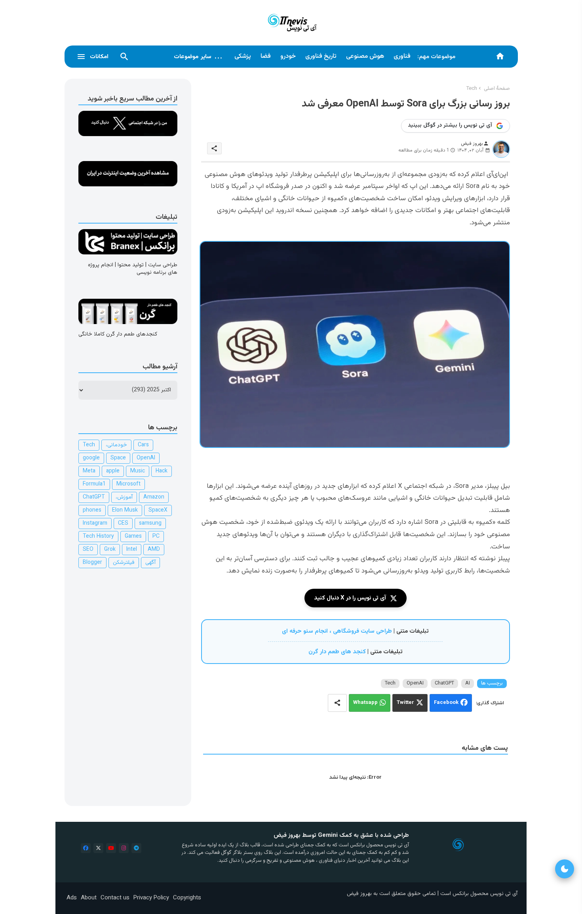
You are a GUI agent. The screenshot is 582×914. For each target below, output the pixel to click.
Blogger (92, 562)
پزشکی (242, 56)
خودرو (288, 56)
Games (133, 536)
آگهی (150, 562)
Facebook (446, 703)
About (89, 898)
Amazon (153, 497)
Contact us (115, 898)
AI (467, 683)
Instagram (95, 523)
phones (92, 510)
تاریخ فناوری (321, 56)
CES (123, 523)
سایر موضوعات (198, 56)
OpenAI (415, 683)
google (91, 458)
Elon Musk (125, 510)
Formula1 (94, 484)
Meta (89, 471)
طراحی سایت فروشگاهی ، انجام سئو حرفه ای (337, 631)
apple (113, 471)
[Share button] (337, 703)
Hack (161, 471)
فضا (266, 56)
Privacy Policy (151, 898)
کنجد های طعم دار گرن (337, 651)
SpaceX (157, 510)
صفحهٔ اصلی (497, 88)
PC (156, 536)
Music (137, 471)
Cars (143, 445)
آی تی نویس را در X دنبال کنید (350, 598)
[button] (124, 56)
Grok (110, 549)
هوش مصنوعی (365, 56)
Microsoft (128, 484)
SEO (88, 549)
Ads (72, 898)
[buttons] (86, 848)
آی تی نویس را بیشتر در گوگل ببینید (450, 125)
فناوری (402, 56)
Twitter (405, 703)
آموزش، (124, 497)
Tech (471, 88)
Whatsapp (365, 703)
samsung (150, 523)
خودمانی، (116, 445)
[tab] (402, 57)
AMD (154, 549)
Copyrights (187, 898)
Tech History (98, 536)
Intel (131, 549)
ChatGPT (444, 683)
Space (118, 458)
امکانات (99, 57)
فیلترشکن (124, 562)
